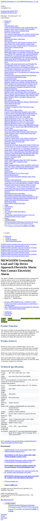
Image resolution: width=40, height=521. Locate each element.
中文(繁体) (31, 226)
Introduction (8, 312)
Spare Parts (7, 315)
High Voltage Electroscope (13, 241)
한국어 (18, 223)
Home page (7, 21)
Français (30, 223)
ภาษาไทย (15, 226)
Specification (8, 313)
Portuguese (27, 222)
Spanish (13, 222)
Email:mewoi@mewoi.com (9, 13)
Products (8, 238)
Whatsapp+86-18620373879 (9, 11)
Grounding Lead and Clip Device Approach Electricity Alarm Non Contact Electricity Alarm (18, 441)
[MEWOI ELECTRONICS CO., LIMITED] (20, 1)
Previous (21, 303)
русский (18, 507)
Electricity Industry (11, 239)
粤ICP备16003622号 (7, 500)
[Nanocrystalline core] (11, 481)
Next (21, 307)
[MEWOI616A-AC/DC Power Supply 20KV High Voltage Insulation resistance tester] (21, 451)
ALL (5, 24)
